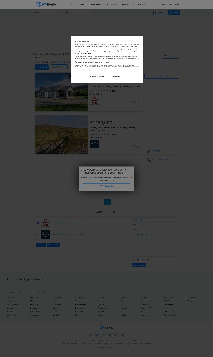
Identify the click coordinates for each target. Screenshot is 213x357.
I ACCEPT (116, 77)
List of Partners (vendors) (82, 70)
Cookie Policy (87, 53)
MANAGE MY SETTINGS (97, 77)
